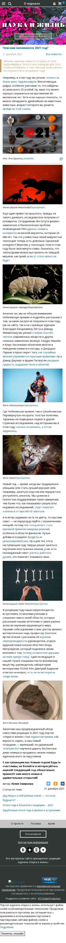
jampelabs (28, 158)
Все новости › (54, 54)
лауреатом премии (42, 736)
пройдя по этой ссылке (16, 108)
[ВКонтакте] (63, 784)
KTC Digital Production (49, 898)
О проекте (17, 823)
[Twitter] (48, 784)
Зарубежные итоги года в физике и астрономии (31, 810)
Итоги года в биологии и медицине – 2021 (28, 805)
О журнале (32, 3)
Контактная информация (33, 842)
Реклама (36, 823)
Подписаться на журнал (33, 36)
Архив (51, 823)
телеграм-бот (11, 748)
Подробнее (7, 927)
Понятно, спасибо (12, 933)
